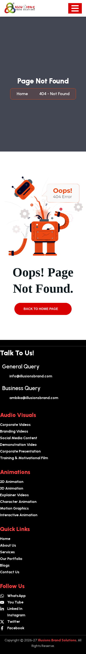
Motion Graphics (14, 508)
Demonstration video (18, 444)
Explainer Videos (14, 495)
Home (23, 93)
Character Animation (18, 501)
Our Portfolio (11, 558)
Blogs (5, 565)
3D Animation (11, 488)
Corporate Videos (15, 424)
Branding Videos (14, 431)
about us (8, 545)
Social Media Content (18, 438)
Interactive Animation (18, 515)
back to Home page (41, 309)
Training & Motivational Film (24, 458)
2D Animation (11, 481)
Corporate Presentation (20, 451)
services (7, 552)
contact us (9, 572)
